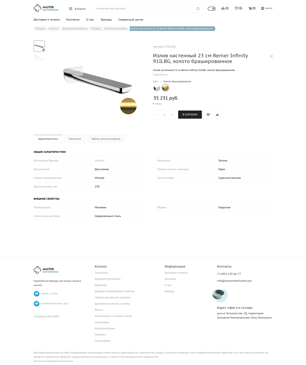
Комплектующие (105, 328)
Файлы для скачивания (106, 138)
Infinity (99, 160)
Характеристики (48, 138)
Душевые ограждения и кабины (115, 291)
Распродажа (102, 340)
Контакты (170, 278)
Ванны (99, 309)
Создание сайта (43, 316)
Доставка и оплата (176, 272)
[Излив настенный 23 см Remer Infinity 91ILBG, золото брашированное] (98, 80)
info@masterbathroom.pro (234, 280)
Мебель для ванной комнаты (113, 297)
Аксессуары (102, 322)
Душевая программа (107, 278)
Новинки (100, 334)
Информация (175, 266)
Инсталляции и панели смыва (113, 316)
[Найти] (198, 8)
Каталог (101, 266)
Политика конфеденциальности (53, 361)
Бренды (169, 291)
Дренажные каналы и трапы (112, 303)
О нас (168, 285)
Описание (75, 138)
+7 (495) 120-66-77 (229, 274)
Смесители (101, 272)
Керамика (101, 285)
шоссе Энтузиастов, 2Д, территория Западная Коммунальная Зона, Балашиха (244, 312)
